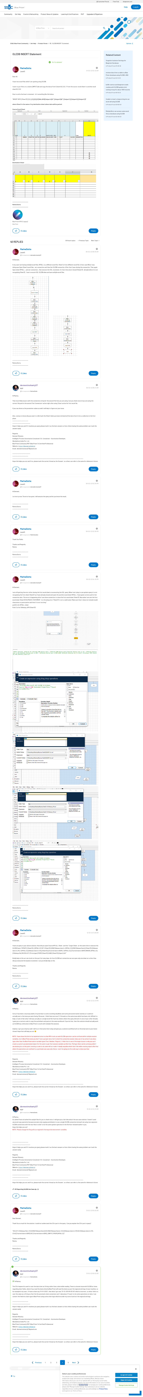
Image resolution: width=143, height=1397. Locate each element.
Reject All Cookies (126, 1380)
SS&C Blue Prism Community (19, 43)
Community (8, 14)
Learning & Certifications (69, 14)
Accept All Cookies (126, 1375)
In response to (31, 255)
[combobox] (79, 28)
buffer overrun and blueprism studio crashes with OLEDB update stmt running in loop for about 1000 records (118, 87)
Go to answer (57, 62)
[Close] (136, 1369)
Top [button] (14, 1376)
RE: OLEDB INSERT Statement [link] (59, 43)
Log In (135, 7)
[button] (15, 230)
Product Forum (43, 43)
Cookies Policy (83, 1385)
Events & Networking (30, 14)
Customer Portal (103, 1)
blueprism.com (127, 1)
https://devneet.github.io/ (26, 446)
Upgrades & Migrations (94, 14)
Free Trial (116, 1)
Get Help (18, 14)
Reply (93, 231)
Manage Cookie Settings (126, 1385)
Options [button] (128, 43)
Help (126, 7)
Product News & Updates (49, 14)
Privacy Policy (103, 1389)
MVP (82, 14)
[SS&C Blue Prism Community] (14, 7)
